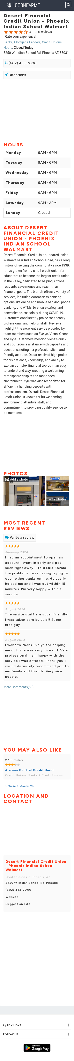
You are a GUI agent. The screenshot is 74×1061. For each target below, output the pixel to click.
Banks (8, 42)
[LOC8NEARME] (23, 5)
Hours (7, 47)
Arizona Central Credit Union (29, 770)
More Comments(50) (18, 687)
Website (12, 897)
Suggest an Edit (18, 904)
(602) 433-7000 (22, 63)
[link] (24, 491)
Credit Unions (52, 42)
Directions (17, 75)
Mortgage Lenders (27, 42)
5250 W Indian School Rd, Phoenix (32, 883)
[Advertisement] (37, 110)
